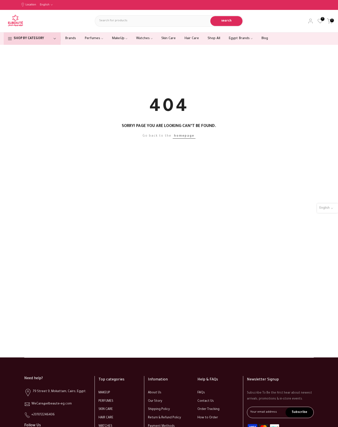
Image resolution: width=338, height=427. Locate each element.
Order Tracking (208, 409)
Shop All (214, 38)
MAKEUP (104, 393)
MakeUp (118, 38)
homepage (184, 136)
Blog (264, 38)
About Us (154, 393)
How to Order (207, 418)
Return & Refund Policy (164, 418)
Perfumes (92, 38)
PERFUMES (105, 401)
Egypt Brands (239, 38)
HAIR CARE (105, 418)
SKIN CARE (105, 409)
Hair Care (191, 38)
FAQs (201, 393)
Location (30, 4)
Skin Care (168, 38)
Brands (70, 38)
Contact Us (205, 401)
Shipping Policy (159, 409)
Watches (143, 38)
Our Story (155, 401)
